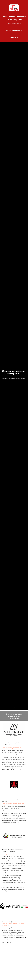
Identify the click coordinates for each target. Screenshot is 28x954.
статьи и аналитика (14, 30)
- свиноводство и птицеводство (14, 16)
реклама (14, 34)
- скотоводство (14, 27)
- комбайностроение (14, 20)
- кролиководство (14, 23)
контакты (14, 37)
